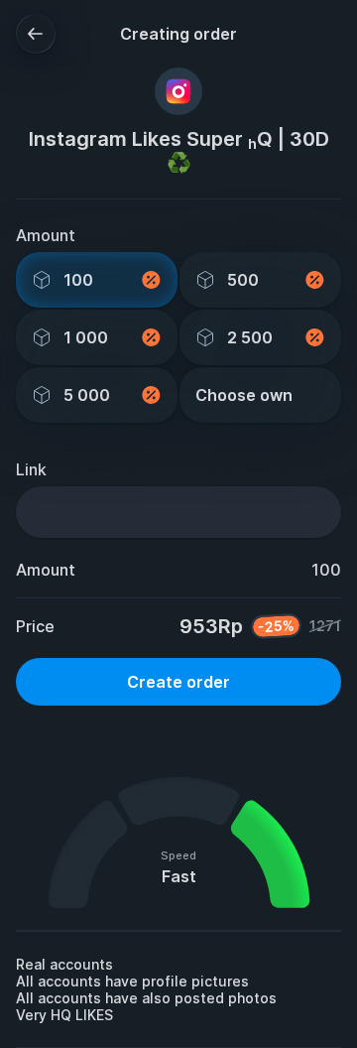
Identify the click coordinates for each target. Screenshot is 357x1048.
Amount (45, 235)
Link (31, 469)
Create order (178, 682)
